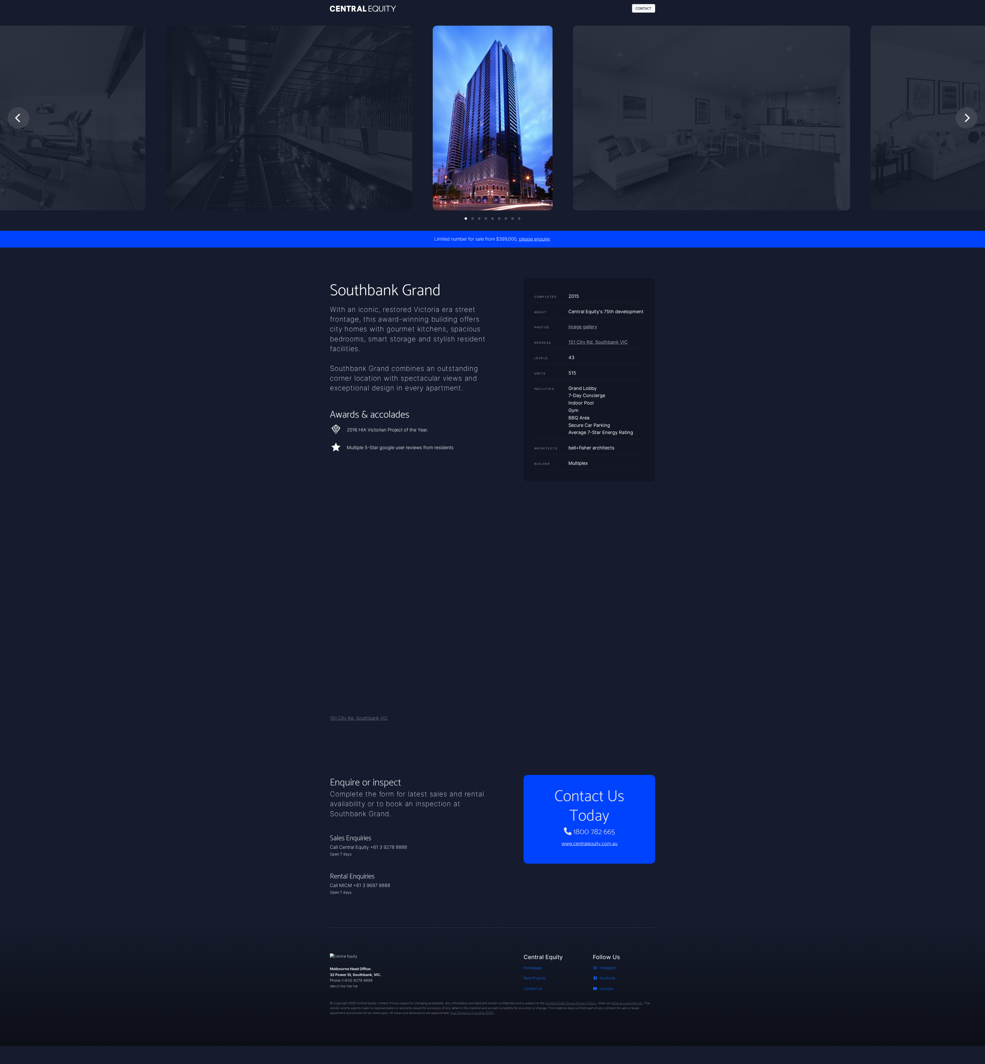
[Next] (966, 118)
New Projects (535, 978)
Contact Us (533, 988)
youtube (606, 988)
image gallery (582, 326)
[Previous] (18, 118)
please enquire (534, 239)
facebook (607, 978)
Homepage (532, 968)
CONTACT (643, 8)
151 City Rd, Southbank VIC (598, 342)
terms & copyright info (627, 1003)
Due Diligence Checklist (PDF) (472, 1013)
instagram (607, 968)
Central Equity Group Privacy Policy (571, 1003)
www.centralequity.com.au (589, 843)
